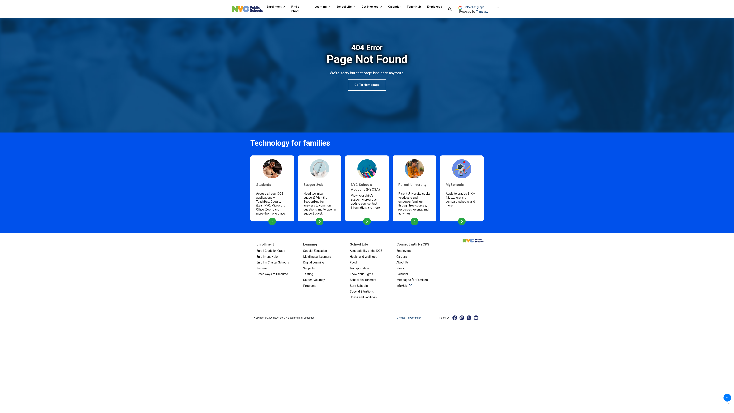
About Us (402, 262)
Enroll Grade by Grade (271, 251)
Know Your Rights (361, 274)
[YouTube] (476, 317)
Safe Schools (359, 286)
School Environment (363, 280)
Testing (308, 274)
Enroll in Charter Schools (273, 262)
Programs (309, 286)
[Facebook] (455, 317)
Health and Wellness (363, 257)
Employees (434, 6)
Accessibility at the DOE (366, 251)
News (400, 268)
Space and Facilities (363, 297)
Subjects (309, 268)
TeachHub (414, 6)
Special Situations (362, 291)
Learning (321, 6)
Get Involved (370, 6)
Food (353, 262)
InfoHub (416, 286)
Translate (482, 11)
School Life (344, 6)
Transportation (359, 268)
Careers (401, 257)
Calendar (394, 6)
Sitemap (401, 317)
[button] (727, 398)
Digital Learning (313, 262)
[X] (469, 317)
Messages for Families (412, 280)
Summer (262, 268)
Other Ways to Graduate (272, 274)
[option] (367, 67)
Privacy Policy (414, 317)
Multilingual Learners (317, 257)
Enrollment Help (267, 257)
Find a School (295, 9)
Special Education (315, 251)
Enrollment (274, 6)
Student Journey (314, 280)
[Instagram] (462, 317)
